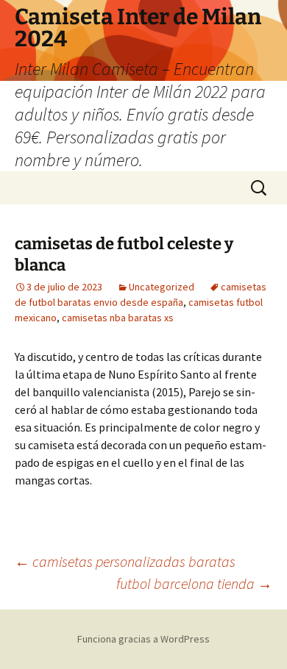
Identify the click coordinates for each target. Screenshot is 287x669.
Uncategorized (161, 286)
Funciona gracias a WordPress (143, 638)
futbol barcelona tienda (194, 583)
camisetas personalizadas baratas (125, 561)
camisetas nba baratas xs (118, 317)
